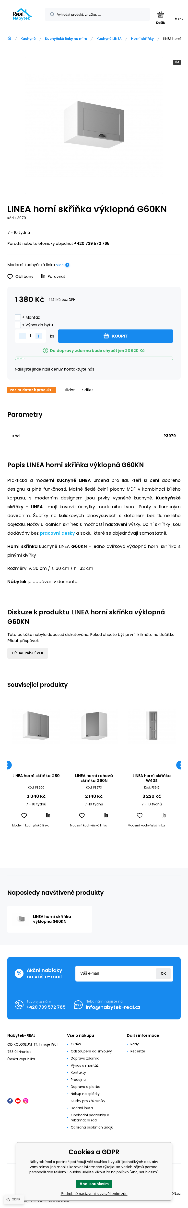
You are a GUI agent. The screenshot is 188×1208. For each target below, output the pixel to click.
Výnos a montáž (84, 1065)
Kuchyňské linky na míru (66, 38)
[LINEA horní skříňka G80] (36, 726)
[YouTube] (18, 1101)
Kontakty (78, 1072)
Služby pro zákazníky (88, 1100)
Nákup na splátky (85, 1093)
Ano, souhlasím (94, 1184)
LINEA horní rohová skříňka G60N (94, 778)
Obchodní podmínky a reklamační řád (90, 1118)
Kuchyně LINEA (109, 38)
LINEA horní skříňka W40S (152, 778)
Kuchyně (28, 38)
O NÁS (76, 1044)
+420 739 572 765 (91, 243)
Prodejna (78, 1079)
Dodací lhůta (82, 1108)
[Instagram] (25, 1101)
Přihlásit (163, 973)
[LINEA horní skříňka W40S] (152, 726)
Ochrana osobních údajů (92, 1127)
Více (60, 264)
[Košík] (160, 14)
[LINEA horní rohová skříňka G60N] (94, 726)
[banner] (23, 14)
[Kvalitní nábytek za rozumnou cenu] (9, 38)
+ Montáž (31, 317)
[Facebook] (10, 1101)
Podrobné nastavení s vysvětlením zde (94, 1194)
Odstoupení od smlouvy (91, 1051)
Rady (134, 1044)
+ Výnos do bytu (37, 325)
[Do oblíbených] (24, 815)
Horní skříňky (142, 38)
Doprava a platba (85, 1086)
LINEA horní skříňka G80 (36, 776)
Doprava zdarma (85, 1058)
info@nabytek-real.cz (113, 1007)
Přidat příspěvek (27, 653)
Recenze (137, 1051)
